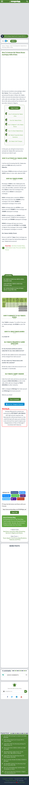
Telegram (7, 499)
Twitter (23, 492)
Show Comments (13, 675)
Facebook (15, 492)
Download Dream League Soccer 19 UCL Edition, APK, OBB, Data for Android (13, 752)
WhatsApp (16, 495)
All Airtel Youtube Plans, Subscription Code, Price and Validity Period (15, 248)
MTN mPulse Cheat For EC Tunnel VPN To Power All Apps (14, 740)
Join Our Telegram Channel (15, 404)
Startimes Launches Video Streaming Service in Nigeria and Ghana (14, 532)
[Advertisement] (14, 18)
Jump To (14, 108)
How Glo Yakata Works (15, 120)
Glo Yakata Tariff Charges (15, 141)
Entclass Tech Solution (11, 780)
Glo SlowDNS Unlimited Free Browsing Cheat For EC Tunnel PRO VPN (15, 764)
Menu (13, 41)
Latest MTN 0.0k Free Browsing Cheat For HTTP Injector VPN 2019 (14, 756)
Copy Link (14, 512)
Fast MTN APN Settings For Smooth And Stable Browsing (15, 736)
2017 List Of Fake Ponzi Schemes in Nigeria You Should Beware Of (14, 772)
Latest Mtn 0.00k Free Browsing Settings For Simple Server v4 (15, 744)
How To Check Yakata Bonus (15, 131)
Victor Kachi (22, 782)
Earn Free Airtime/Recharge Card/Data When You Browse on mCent (14, 768)
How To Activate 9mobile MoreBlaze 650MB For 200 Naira (15, 760)
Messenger (6, 495)
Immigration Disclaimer (8, 778)
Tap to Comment (14, 399)
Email (14, 499)
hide (17, 108)
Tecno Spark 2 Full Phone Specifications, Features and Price (15, 538)
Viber (23, 495)
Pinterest (21, 499)
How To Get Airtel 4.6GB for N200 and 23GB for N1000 (14, 748)
